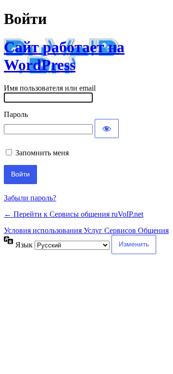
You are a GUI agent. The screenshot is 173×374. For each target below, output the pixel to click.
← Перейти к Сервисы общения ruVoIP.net (73, 214)
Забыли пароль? (30, 198)
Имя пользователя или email (50, 88)
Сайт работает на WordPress (64, 55)
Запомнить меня (42, 153)
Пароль (16, 114)
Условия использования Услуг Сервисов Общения (86, 230)
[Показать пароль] (107, 128)
